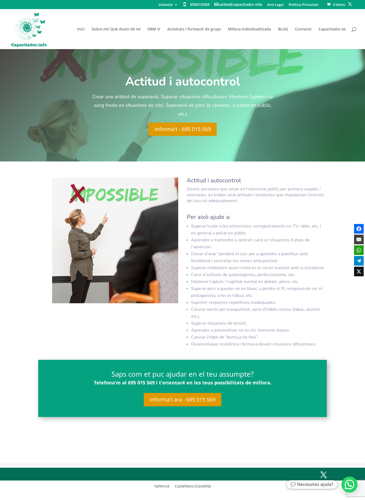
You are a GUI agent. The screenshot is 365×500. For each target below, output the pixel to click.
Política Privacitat (303, 5)
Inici (81, 29)
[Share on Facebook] (359, 229)
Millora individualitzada (249, 29)
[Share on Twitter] (359, 271)
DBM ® (153, 29)
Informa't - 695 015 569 (182, 129)
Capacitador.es (332, 29)
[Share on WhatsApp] (359, 250)
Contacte (303, 29)
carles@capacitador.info (240, 5)
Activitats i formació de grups (194, 29)
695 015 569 (141, 382)
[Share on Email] (359, 239)
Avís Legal (275, 5)
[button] (349, 485)
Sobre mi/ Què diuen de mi (116, 29)
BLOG (283, 29)
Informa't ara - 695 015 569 (182, 399)
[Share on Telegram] (359, 261)
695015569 (199, 5)
